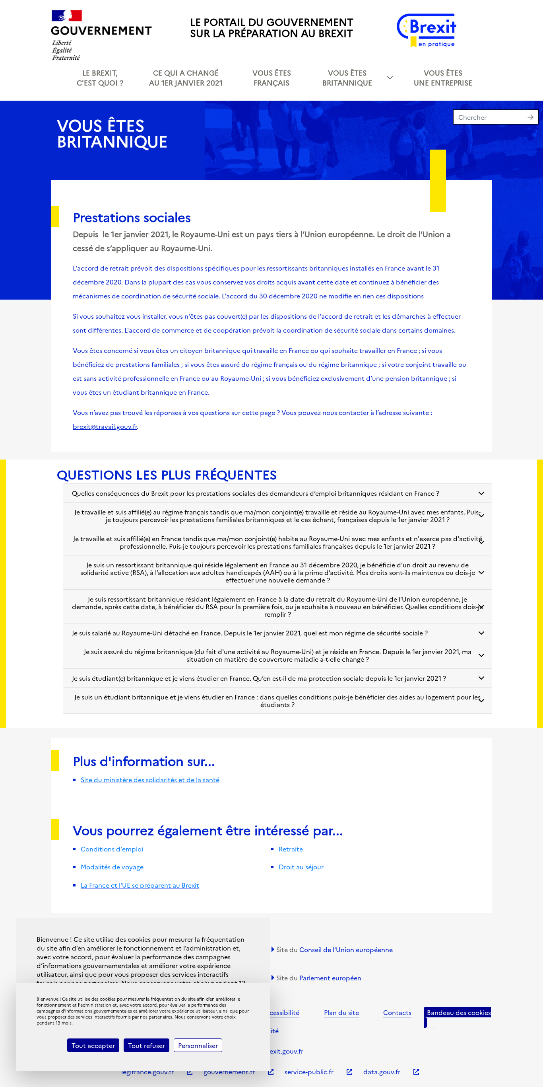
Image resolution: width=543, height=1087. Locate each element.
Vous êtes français (271, 78)
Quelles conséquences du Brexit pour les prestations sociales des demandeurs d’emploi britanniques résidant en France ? (255, 493)
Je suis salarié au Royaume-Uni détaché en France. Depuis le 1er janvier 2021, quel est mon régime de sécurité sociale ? (250, 632)
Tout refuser (146, 1045)
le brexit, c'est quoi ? (100, 78)
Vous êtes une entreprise (443, 78)
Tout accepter (93, 1045)
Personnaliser (198, 1045)
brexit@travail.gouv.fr (105, 426)
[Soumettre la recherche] (533, 118)
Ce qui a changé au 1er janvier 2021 (186, 78)
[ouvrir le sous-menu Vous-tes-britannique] (390, 78)
